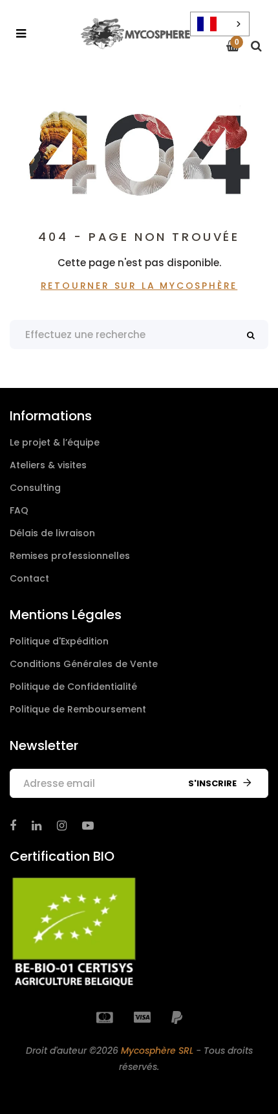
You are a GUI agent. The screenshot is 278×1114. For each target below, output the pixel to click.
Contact (29, 578)
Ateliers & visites (48, 465)
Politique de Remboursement (78, 709)
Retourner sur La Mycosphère (139, 285)
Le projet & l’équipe (55, 442)
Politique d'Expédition (59, 641)
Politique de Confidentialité (73, 686)
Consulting (35, 487)
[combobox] (220, 24)
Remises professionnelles (70, 555)
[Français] (220, 24)
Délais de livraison (52, 533)
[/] (13, 825)
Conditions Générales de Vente (84, 663)
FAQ (19, 510)
